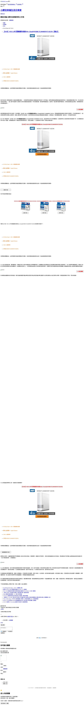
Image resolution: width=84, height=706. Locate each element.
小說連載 (11, 620)
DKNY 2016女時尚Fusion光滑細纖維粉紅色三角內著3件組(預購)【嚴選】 (20, 600)
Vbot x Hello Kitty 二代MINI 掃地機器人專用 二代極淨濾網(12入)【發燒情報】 (21, 598)
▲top (2, 622)
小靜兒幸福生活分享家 (11, 10)
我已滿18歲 (3, 703)
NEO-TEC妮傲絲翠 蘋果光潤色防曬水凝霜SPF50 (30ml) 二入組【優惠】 (19, 591)
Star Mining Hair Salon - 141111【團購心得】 (13, 587)
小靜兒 (2, 609)
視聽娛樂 (11, 20)
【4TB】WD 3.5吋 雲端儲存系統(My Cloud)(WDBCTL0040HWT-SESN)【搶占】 (31, 31)
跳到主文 (3, 13)
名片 (4, 26)
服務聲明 (54, 687)
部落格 (4, 24)
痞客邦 (8, 616)
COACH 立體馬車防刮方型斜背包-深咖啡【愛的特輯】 (16, 595)
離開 (7, 703)
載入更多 (2, 625)
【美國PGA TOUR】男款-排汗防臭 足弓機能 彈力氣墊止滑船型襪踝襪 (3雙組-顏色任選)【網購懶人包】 (27, 597)
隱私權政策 (49, 687)
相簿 (4, 22)
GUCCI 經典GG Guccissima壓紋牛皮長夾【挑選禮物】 (15, 602)
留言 (12, 616)
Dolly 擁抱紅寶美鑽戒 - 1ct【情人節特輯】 (13, 594)
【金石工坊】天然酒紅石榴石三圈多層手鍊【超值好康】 (16, 592)
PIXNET (32, 687)
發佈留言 (2, 633)
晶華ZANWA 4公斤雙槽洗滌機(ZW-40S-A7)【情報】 (15, 589)
